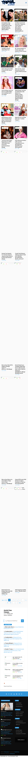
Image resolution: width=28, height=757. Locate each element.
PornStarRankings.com (21, 722)
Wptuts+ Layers (19, 715)
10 (25, 600)
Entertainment (19, 704)
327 (14, 672)
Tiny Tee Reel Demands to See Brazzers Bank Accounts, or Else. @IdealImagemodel (14, 651)
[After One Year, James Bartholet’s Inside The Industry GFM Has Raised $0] (20, 67)
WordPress (17, 751)
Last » (20, 602)
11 (17, 56)
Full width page (19, 731)
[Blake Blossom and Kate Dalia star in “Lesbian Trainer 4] (20, 115)
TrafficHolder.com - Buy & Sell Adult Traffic (9, 756)
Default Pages (19, 730)
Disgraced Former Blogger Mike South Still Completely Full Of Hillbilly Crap (13, 639)
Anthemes (12, 753)
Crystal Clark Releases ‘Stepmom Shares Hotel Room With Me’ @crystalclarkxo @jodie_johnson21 (13, 633)
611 (14, 659)
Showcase (6, 751)
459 (14, 665)
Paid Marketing (19, 706)
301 (14, 678)
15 (4, 36)
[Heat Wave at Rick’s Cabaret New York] (7, 46)
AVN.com (18, 724)
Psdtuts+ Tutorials (20, 712)
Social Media (18, 703)
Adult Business (3, 711)
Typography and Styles (21, 733)
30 (10, 602)
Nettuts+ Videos (19, 713)
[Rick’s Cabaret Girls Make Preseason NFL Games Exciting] (7, 67)
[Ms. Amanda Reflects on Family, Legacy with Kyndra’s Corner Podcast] (20, 46)
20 (7, 602)
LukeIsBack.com (19, 721)
